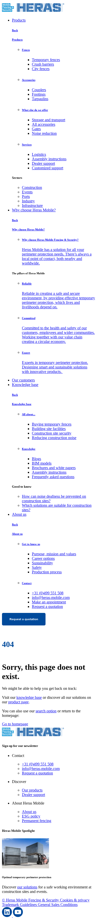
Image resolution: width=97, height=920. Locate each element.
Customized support (47, 168)
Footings (39, 94)
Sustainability (42, 563)
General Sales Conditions (58, 904)
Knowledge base (25, 384)
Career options (43, 558)
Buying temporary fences (51, 424)
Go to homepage (15, 724)
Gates (36, 129)
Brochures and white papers (54, 468)
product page (18, 702)
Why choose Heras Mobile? (34, 210)
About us (19, 514)
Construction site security (51, 433)
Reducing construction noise (54, 438)
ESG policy (31, 816)
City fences (40, 69)
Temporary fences (46, 60)
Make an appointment (49, 602)
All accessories (43, 124)
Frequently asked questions (53, 477)
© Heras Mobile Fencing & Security (31, 900)
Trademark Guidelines (20, 904)
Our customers (23, 380)
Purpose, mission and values (54, 554)
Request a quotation (47, 606)
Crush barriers (43, 64)
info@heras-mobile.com (51, 597)
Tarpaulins (40, 99)
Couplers (39, 90)
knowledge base (29, 697)
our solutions (27, 887)
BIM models (41, 463)
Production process (47, 572)
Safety (37, 567)
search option (46, 711)
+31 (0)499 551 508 (47, 593)
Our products (32, 790)
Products (19, 20)
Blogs (36, 459)
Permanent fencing (36, 821)
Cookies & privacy (75, 900)
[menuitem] (58, 187)
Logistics (39, 154)
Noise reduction (44, 133)
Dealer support (43, 163)
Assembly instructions (49, 159)
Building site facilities (49, 429)
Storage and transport (48, 120)
